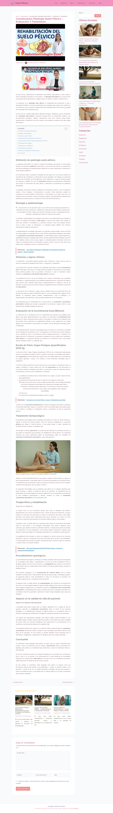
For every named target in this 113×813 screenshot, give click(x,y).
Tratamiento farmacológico (25, 143)
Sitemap (76, 808)
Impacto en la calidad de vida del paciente (29, 150)
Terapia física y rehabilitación (26, 145)
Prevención (83, 149)
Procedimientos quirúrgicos (25, 148)
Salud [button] (71, 3)
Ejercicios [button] (92, 3)
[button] (74, 3)
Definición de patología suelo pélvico (28, 131)
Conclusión (22, 153)
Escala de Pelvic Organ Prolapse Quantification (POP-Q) (33, 140)
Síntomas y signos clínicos (25, 136)
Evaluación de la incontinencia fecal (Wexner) (30, 138)
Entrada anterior (17, 682)
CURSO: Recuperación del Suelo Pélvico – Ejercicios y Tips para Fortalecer (88, 41)
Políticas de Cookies (67, 808)
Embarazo (82, 145)
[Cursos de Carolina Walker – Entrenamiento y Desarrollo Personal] (90, 73)
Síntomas (82, 156)
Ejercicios (82, 142)
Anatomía (82, 135)
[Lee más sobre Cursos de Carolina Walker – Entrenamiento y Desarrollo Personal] (43, 700)
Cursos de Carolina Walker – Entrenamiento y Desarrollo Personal (42, 709)
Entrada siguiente (68, 682)
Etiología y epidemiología (25, 133)
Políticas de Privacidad (47, 808)
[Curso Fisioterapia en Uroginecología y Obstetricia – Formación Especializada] (90, 92)
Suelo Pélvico (21, 3)
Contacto (37, 808)
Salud (81, 152)
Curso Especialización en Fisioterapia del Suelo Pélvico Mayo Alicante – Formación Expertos (90, 124)
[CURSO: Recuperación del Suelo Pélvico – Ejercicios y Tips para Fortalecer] (90, 30)
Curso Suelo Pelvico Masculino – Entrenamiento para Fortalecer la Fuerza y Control (22, 711)
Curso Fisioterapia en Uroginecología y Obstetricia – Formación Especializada (89, 103)
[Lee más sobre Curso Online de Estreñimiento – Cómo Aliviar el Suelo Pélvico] (62, 700)
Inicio (56, 3)
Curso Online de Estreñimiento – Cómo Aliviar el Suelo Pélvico (61, 709)
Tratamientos (19, 62)
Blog (100, 3)
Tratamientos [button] (81, 3)
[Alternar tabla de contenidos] (65, 128)
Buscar (81, 13)
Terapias (82, 159)
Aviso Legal (57, 808)
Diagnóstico (63, 3)
